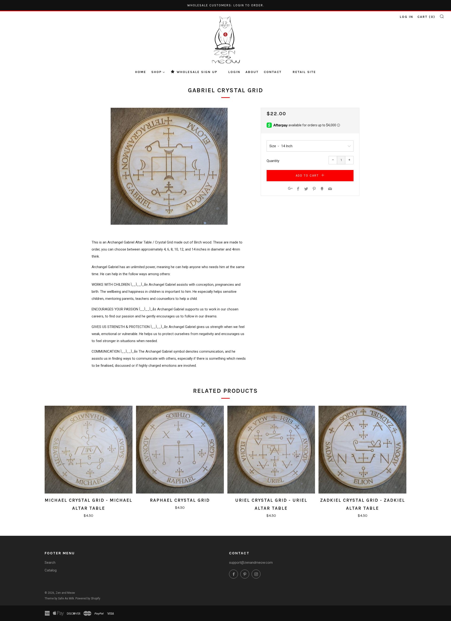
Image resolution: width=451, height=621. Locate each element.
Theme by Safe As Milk (59, 598)
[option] (169, 166)
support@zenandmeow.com (251, 562)
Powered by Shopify (87, 598)
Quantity (273, 161)
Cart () (426, 17)
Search (50, 562)
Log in (406, 17)
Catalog (51, 570)
